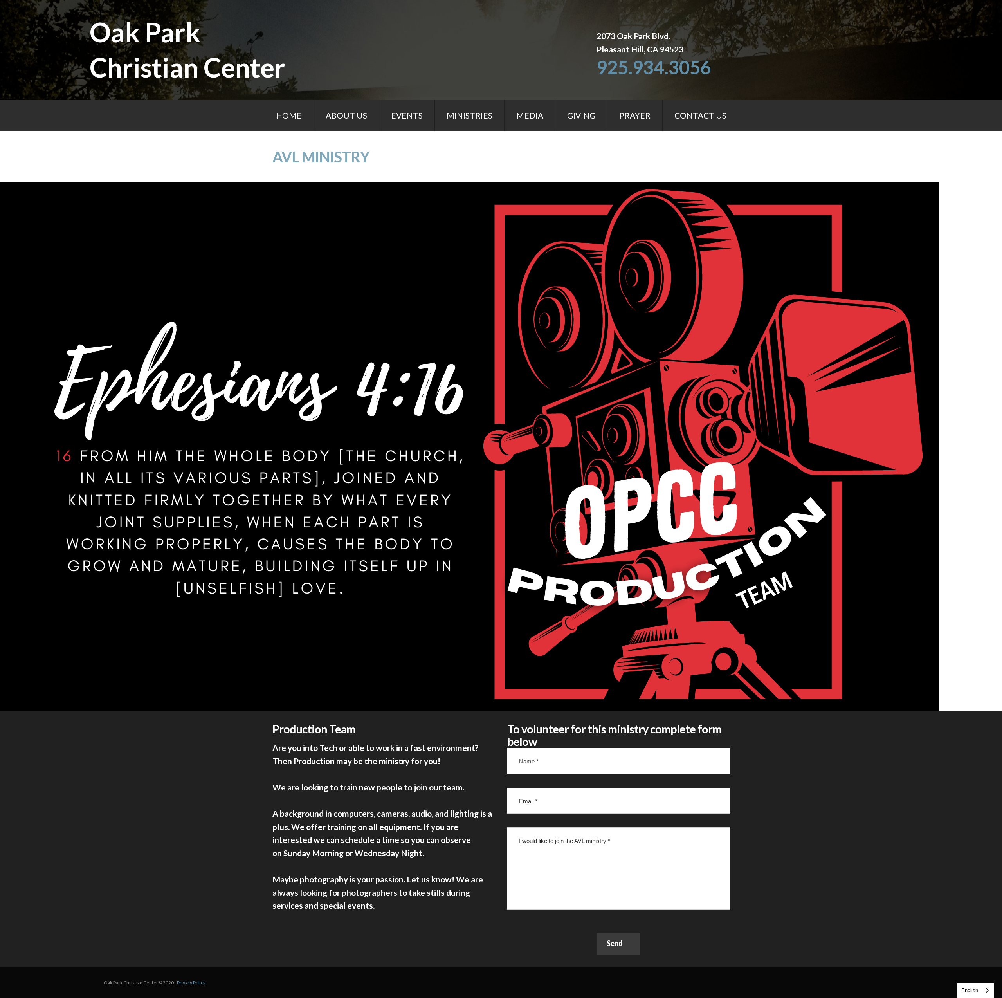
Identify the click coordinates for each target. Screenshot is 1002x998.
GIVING (581, 115)
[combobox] (975, 990)
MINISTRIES (469, 115)
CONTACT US (700, 115)
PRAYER (635, 115)
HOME (289, 115)
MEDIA (529, 115)
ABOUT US (346, 115)
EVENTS (407, 115)
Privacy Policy (191, 982)
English (969, 990)
